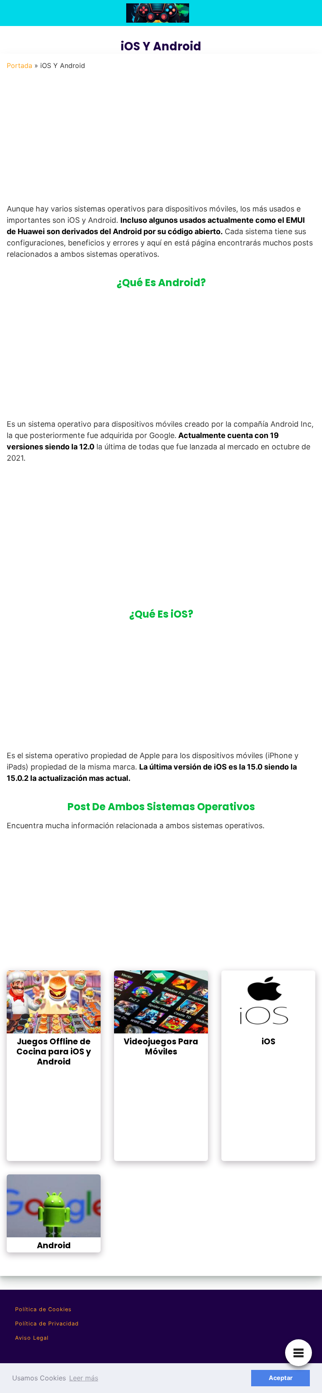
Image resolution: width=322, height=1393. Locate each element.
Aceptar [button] (281, 1377)
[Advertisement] (158, 139)
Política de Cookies (43, 1309)
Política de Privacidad (47, 1323)
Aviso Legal (32, 1338)
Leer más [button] (83, 1378)
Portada (19, 65)
